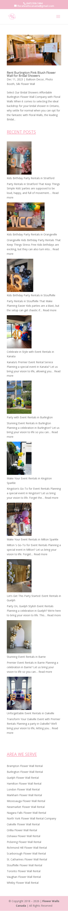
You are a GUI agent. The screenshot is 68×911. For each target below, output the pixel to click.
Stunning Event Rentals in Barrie (26, 657)
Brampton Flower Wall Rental (25, 766)
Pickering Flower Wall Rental (24, 842)
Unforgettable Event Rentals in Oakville (30, 713)
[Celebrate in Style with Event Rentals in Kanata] (19, 332)
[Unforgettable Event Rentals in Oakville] (19, 694)
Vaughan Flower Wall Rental (24, 877)
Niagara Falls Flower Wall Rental (26, 813)
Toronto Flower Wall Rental (23, 871)
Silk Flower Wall (25, 84)
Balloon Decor (35, 79)
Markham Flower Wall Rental (24, 795)
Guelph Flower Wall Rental (23, 777)
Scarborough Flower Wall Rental (26, 853)
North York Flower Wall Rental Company (31, 818)
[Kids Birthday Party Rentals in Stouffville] (20, 276)
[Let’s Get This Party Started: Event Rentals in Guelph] (19, 576)
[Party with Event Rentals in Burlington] (19, 398)
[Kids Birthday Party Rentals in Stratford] (19, 158)
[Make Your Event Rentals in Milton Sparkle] (19, 520)
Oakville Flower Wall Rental (23, 824)
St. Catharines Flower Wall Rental (27, 859)
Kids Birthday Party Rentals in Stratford (30, 178)
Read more (49, 310)
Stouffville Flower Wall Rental (24, 865)
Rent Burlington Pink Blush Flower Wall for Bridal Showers (31, 74)
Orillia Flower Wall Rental (22, 830)
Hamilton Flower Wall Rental (24, 783)
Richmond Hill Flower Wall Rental (27, 847)
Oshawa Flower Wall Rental (23, 836)
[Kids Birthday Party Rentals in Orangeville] (26, 217)
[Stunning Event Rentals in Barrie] (19, 637)
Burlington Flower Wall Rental (25, 772)
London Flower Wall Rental (23, 789)
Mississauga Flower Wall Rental (26, 801)
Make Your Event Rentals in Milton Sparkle (32, 539)
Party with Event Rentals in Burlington (30, 417)
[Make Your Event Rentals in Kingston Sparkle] (19, 459)
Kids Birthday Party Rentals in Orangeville (32, 234)
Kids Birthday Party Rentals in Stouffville (31, 295)
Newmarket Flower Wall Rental (26, 807)
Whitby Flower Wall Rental (23, 882)
